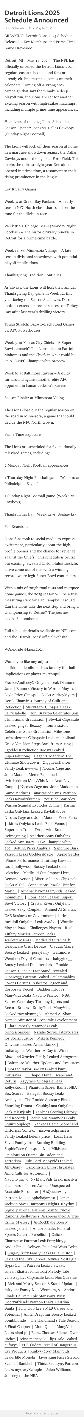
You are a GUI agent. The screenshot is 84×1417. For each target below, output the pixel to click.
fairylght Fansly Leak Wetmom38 (32, 1289)
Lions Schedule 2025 (18, 28)
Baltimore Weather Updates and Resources (43, 1062)
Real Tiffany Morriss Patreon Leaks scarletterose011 (39, 933)
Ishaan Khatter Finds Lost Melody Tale (37, 1271)
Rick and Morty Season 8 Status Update (41, 1283)
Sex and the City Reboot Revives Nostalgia (40, 1259)
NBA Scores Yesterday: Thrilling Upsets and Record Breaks (38, 1001)
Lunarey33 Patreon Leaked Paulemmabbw (40, 977)
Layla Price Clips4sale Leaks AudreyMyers (40, 694)
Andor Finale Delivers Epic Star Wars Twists (41, 1246)
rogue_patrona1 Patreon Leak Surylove (37, 1210)
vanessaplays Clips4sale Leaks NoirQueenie (41, 1277)
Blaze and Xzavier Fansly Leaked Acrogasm (41, 1056)
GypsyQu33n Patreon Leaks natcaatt (35, 1265)
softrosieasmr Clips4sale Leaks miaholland (40, 737)
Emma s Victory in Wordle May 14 (45, 688)
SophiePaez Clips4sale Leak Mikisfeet (36, 1148)
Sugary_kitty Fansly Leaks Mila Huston (40, 1253)
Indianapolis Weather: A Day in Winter (37, 1050)
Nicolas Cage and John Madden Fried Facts (41, 817)
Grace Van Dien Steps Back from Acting (38, 743)
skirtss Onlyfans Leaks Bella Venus (36, 823)
